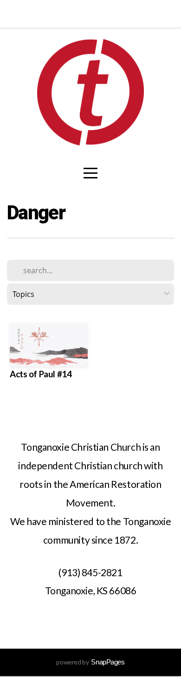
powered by (90, 662)
